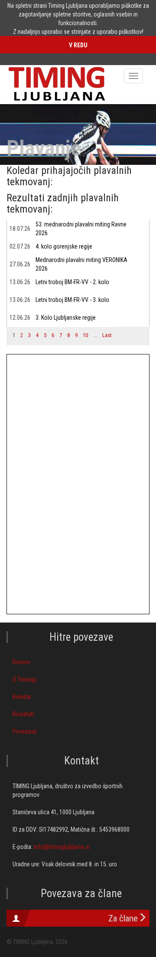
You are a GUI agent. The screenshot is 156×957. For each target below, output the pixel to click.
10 (85, 335)
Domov (21, 662)
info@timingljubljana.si (62, 846)
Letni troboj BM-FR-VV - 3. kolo (72, 299)
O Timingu (25, 679)
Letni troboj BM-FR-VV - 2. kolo (72, 282)
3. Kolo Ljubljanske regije (66, 317)
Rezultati (23, 714)
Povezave (25, 731)
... (95, 335)
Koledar (22, 696)
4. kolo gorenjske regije (64, 246)
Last (107, 335)
